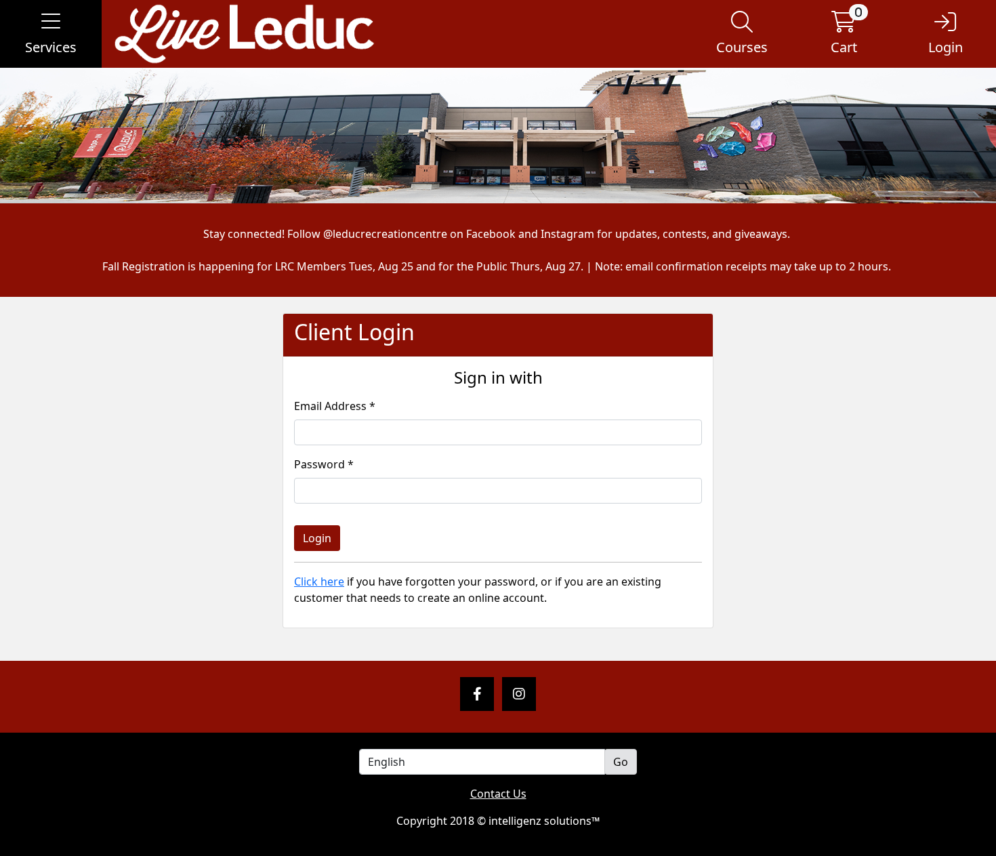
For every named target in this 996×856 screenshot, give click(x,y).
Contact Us (498, 793)
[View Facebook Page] (477, 694)
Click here (319, 581)
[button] (51, 34)
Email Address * (334, 406)
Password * (324, 464)
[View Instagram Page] (519, 694)
